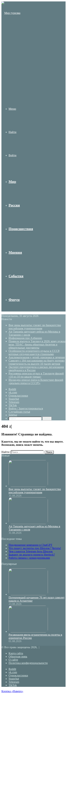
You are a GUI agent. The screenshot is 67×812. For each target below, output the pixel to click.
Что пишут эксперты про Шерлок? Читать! (35, 548)
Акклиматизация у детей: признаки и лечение (37, 357)
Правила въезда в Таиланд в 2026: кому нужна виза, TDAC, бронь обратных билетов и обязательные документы (37, 344)
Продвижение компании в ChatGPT (30, 544)
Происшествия (21, 229)
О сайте (13, 659)
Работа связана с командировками (29, 557)
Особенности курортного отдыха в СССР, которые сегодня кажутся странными (34, 352)
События (16, 276)
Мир (12, 181)
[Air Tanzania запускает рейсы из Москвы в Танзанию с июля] (28, 523)
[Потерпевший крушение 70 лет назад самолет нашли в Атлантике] (28, 594)
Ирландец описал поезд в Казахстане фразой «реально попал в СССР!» (36, 381)
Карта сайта (16, 653)
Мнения (15, 252)
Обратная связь (18, 656)
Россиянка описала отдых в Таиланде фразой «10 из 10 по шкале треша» (36, 375)
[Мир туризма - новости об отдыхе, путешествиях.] (11, 82)
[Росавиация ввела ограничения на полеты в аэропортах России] (28, 631)
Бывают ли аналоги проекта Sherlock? (32, 554)
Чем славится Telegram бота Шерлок (31, 551)
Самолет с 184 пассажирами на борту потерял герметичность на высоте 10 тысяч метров (36, 362)
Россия (14, 205)
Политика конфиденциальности (28, 662)
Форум (14, 299)
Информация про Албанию (25, 338)
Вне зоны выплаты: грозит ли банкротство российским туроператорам (35, 327)
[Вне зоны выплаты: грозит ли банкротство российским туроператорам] (28, 485)
